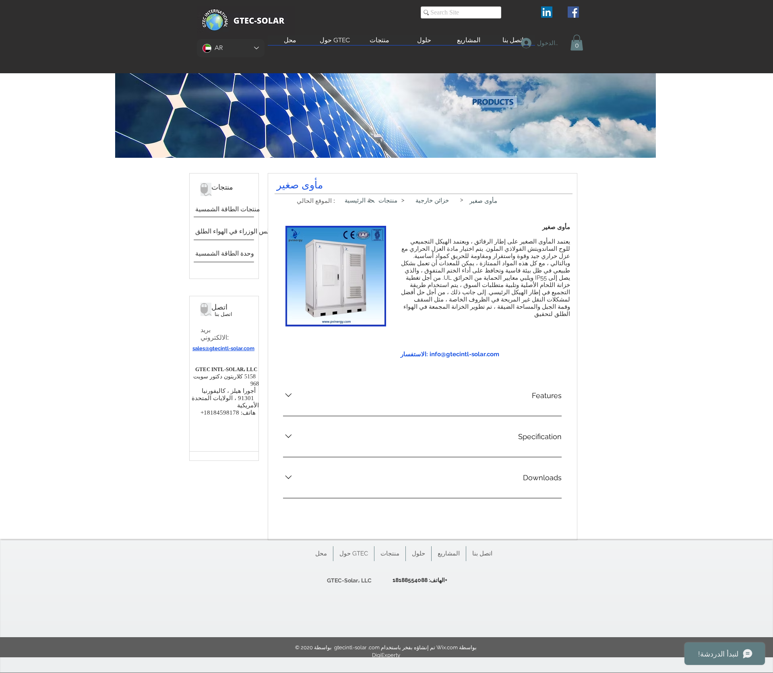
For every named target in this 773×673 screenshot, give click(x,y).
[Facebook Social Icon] (573, 12)
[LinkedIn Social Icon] (546, 12)
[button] (576, 42)
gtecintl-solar (350, 647)
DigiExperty (386, 655)
